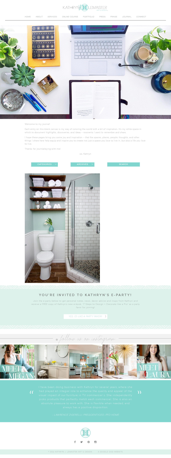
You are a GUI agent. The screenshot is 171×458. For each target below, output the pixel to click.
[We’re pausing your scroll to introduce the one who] (154, 362)
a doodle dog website (110, 452)
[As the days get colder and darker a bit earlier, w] (85, 362)
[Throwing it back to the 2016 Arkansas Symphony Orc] (120, 362)
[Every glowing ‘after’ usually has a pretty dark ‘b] (51, 362)
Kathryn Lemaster (85, 7)
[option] (85, 401)
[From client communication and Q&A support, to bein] (17, 362)
